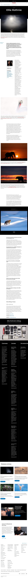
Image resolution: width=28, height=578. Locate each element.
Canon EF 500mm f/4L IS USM (13, 392)
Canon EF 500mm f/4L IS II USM (12, 187)
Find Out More (3, 481)
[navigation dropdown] (26, 3)
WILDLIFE (14, 7)
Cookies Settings (17, 571)
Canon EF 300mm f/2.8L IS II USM (5, 163)
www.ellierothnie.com (12, 317)
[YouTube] (26, 573)
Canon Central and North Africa (5, 573)
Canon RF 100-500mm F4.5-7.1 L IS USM (13, 348)
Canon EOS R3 (9, 71)
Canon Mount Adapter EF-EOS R (23, 348)
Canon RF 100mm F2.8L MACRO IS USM (13, 370)
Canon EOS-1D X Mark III (4, 37)
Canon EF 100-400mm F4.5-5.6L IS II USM (6, 118)
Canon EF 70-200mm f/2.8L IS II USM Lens (14, 427)
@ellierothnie (12, 315)
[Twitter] (24, 573)
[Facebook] (19, 573)
